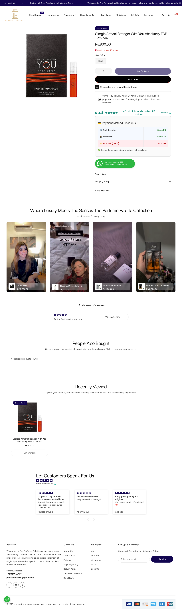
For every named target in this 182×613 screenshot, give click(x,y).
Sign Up (162, 559)
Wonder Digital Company (73, 604)
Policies (67, 560)
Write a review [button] (112, 316)
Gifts (93, 564)
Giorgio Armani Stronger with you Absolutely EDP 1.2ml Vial (29, 440)
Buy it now (133, 79)
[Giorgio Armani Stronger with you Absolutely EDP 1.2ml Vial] (29, 417)
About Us (68, 551)
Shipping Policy (71, 564)
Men (93, 551)
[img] (92, 480)
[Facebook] (9, 585)
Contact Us (69, 555)
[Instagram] (16, 585)
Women (95, 555)
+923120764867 (14, 574)
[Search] (163, 15)
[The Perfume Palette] (14, 15)
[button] (89, 519)
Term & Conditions (73, 573)
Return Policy (70, 568)
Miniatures (96, 560)
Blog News (69, 577)
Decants (95, 568)
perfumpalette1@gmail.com (21, 577)
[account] (169, 15)
